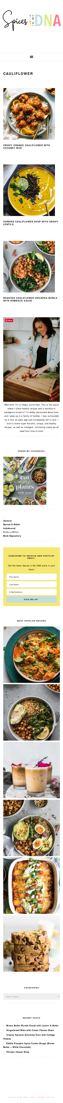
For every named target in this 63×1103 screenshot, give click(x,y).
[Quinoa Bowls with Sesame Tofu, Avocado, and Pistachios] (31, 855)
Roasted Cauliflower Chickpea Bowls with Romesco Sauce (30, 299)
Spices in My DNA (31, 26)
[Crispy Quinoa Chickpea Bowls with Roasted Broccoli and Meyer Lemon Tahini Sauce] (31, 739)
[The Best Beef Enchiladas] (31, 912)
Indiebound (9, 528)
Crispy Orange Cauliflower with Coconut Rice (26, 146)
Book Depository (12, 535)
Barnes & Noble (11, 524)
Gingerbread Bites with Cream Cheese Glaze (30, 1030)
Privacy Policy (46, 1097)
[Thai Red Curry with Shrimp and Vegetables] (31, 682)
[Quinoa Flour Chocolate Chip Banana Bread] (31, 970)
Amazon (7, 520)
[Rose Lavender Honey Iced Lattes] (31, 797)
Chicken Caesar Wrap (17, 1051)
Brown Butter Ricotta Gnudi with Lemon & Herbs (32, 1025)
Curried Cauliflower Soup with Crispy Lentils (30, 223)
